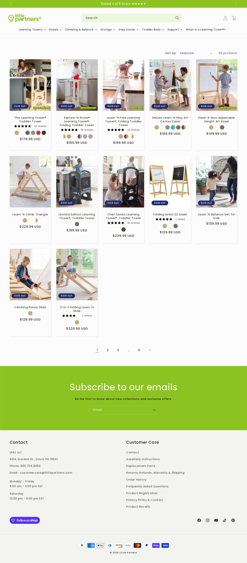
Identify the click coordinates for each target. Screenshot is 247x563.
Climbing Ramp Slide (30, 307)
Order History (136, 480)
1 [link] (97, 350)
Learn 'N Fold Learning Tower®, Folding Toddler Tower (123, 121)
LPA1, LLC (16, 452)
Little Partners (128, 552)
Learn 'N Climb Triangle (30, 214)
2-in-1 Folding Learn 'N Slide (77, 309)
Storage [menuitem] (106, 29)
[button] (234, 18)
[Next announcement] (236, 4)
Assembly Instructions (143, 459)
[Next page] (149, 350)
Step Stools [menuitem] (127, 29)
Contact (132, 452)
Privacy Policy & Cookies (144, 500)
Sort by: (170, 53)
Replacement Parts (140, 466)
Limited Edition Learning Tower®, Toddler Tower (77, 216)
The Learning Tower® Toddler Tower (30, 119)
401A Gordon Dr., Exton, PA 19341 (34, 459)
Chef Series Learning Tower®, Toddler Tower (123, 216)
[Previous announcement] (11, 4)
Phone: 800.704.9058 (25, 466)
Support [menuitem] (173, 29)
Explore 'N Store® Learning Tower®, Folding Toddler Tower (77, 121)
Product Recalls (138, 507)
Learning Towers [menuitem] (30, 29)
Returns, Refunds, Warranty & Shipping (155, 473)
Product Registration (142, 493)
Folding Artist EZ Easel (170, 214)
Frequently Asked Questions (147, 486)
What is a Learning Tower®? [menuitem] (206, 29)
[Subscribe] (154, 410)
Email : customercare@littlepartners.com (41, 473)
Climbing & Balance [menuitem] (79, 29)
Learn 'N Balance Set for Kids (216, 216)
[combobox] (132, 18)
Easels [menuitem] (53, 29)
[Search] (177, 18)
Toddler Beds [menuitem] (151, 29)
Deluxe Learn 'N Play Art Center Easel (170, 119)
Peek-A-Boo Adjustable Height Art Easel (216, 119)
